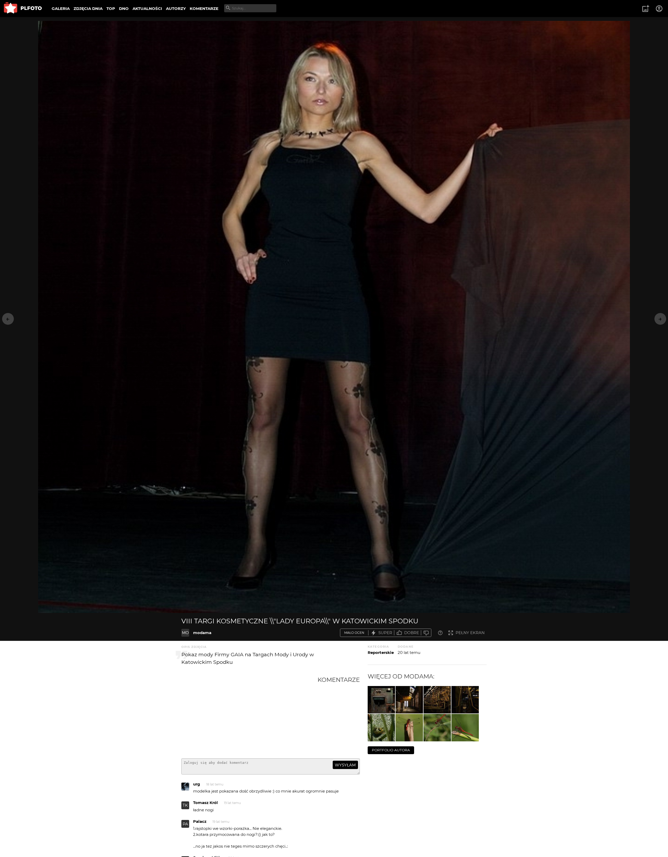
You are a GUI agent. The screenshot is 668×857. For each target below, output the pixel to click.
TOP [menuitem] (110, 8)
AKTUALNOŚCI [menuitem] (147, 8)
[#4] (381, 727)
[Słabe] (426, 633)
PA (185, 823)
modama (202, 632)
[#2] (437, 727)
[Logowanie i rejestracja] (659, 9)
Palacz (199, 821)
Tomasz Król (205, 802)
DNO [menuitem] (124, 8)
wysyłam (345, 765)
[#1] (465, 727)
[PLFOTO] (23, 8)
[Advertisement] (249, 715)
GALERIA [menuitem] (61, 8)
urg (196, 784)
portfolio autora (391, 750)
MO (185, 632)
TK (185, 805)
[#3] (409, 727)
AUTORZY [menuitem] (176, 8)
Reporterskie (381, 652)
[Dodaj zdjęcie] (646, 9)
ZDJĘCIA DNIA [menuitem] (88, 8)
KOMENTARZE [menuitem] (204, 8)
